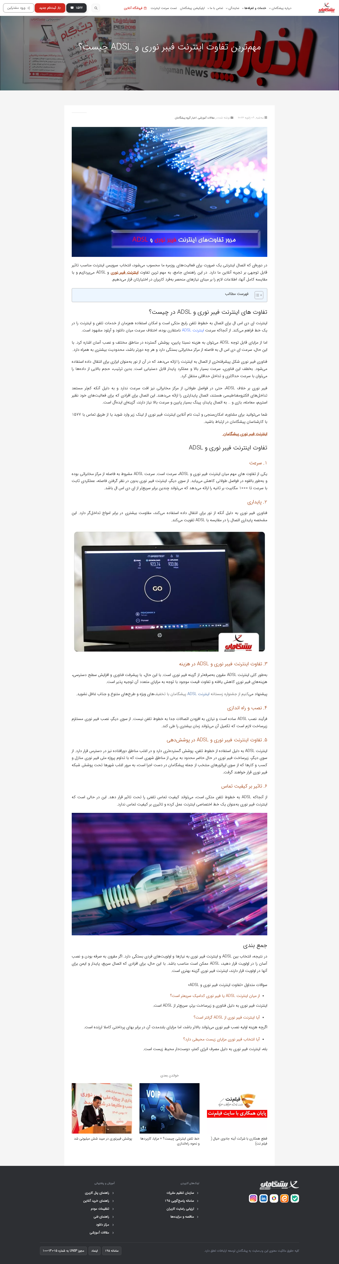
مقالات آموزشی (206, 118)
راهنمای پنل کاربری (99, 1193)
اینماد (94, 1250)
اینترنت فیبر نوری (124, 272)
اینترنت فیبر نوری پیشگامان (245, 434)
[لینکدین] (263, 1198)
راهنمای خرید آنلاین (98, 1201)
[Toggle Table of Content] (256, 295)
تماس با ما (216, 8)
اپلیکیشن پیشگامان (192, 8)
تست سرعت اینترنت (164, 8)
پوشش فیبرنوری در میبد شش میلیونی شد (103, 1138)
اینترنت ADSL (193, 330)
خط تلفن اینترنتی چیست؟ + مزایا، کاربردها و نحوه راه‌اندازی (170, 1141)
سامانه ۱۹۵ (112, 1250)
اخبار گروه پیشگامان (186, 118)
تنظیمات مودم (102, 1209)
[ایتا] (284, 1198)
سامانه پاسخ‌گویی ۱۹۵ (182, 1201)
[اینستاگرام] (253, 1198)
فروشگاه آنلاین (133, 8)
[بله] (295, 1198)
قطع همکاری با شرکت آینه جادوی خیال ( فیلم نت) (239, 1141)
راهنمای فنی (104, 1217)
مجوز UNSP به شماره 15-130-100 (63, 1250)
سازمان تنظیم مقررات (183, 1193)
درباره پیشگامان (281, 8)
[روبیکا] (274, 1198)
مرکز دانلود (105, 1224)
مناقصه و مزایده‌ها (184, 1217)
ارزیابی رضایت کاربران (183, 1209)
